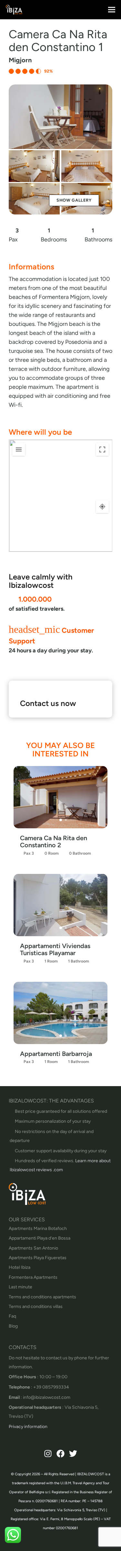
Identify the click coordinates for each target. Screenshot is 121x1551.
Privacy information (28, 1426)
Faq (12, 1316)
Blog (13, 1326)
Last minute (20, 1287)
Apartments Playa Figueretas (37, 1257)
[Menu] (112, 10)
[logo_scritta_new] (14, 9)
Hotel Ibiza (19, 1267)
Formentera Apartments (33, 1277)
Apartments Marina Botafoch (38, 1228)
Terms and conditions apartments (42, 1297)
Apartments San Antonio (33, 1248)
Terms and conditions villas (36, 1306)
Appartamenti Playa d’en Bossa (39, 1238)
